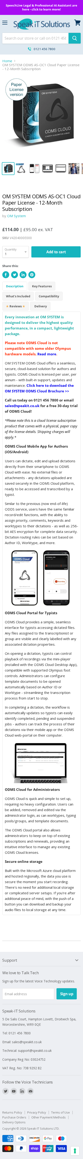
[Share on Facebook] (5, 274)
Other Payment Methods (48, 1117)
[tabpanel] (41, 613)
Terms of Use (60, 1112)
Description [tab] (15, 286)
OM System (16, 215)
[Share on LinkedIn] (23, 274)
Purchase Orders (14, 1117)
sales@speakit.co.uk (22, 405)
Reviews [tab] (15, 306)
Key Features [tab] (42, 286)
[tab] (49, 296)
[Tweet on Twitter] (14, 274)
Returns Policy (12, 1112)
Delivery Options (14, 1122)
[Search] (74, 38)
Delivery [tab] (40, 306)
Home (7, 61)
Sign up (66, 993)
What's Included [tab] (18, 296)
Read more (46, 354)
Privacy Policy (36, 1112)
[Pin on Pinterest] (31, 274)
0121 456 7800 (44, 49)
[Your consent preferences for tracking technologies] (75, 1150)
